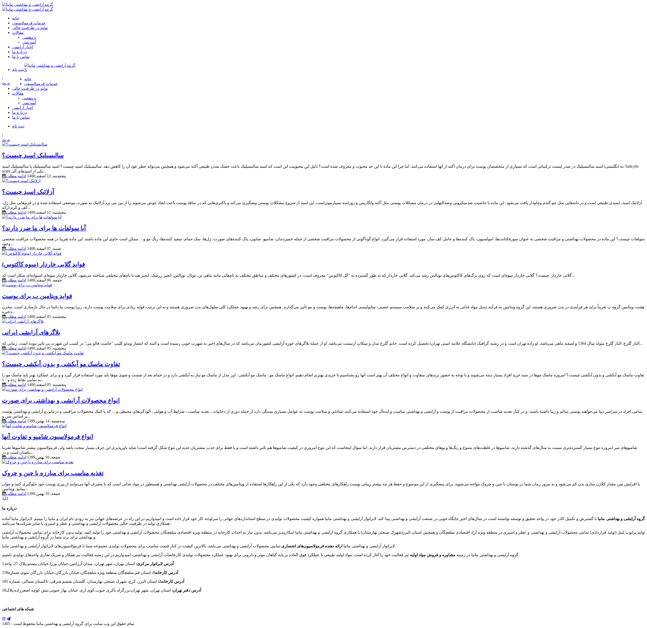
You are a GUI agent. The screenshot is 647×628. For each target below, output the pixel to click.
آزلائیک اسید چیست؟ (28, 191)
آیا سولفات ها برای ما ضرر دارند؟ (44, 228)
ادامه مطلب (16, 176)
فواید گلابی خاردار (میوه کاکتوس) (43, 264)
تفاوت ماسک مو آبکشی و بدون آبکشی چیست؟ (61, 364)
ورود (6, 83)
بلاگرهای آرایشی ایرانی (31, 332)
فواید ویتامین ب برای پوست (37, 296)
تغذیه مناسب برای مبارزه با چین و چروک (53, 473)
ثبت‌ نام (18, 69)
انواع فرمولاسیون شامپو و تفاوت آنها (47, 436)
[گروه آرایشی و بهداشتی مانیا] (27, 4)
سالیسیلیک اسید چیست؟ (33, 155)
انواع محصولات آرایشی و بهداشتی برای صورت (61, 400)
